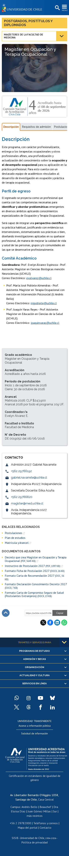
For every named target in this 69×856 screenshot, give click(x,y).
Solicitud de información (34, 733)
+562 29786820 (21, 497)
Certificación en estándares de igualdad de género (34, 778)
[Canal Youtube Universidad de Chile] (40, 698)
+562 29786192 (21, 471)
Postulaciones (13, 533)
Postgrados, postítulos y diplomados (28, 23)
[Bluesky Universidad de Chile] (52, 698)
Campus (15, 807)
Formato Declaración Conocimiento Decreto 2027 (36, 585)
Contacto (45, 827)
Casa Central (46, 799)
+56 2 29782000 (20, 823)
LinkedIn (57, 623)
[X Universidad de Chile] (16, 707)
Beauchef (45, 807)
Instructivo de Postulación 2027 (32, 566)
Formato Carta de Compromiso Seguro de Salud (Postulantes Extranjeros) (34, 594)
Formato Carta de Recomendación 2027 (34, 577)
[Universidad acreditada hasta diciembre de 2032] (36, 758)
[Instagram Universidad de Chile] (28, 698)
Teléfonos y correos (45, 823)
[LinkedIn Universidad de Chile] (52, 707)
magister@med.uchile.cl (27, 503)
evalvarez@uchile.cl (39, 278)
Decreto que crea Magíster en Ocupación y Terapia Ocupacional (35, 559)
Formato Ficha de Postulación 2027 (35, 571)
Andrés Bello (29, 807)
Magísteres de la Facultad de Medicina (23, 36)
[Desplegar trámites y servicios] (64, 642)
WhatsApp (64, 623)
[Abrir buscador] (57, 8)
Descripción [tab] (11, 126)
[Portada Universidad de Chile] (23, 7)
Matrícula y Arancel (17, 542)
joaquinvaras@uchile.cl (45, 323)
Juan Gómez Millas (39, 811)
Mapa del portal (28, 827)
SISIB (15, 838)
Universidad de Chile (32, 838)
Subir (6, 613)
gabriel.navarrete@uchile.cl (29, 477)
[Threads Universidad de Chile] (28, 707)
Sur (55, 811)
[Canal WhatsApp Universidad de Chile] (16, 698)
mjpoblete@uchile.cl (44, 303)
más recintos (35, 816)
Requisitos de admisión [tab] (36, 126)
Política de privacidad (34, 842)
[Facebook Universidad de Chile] (40, 707)
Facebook (50, 623)
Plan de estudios (15, 537)
